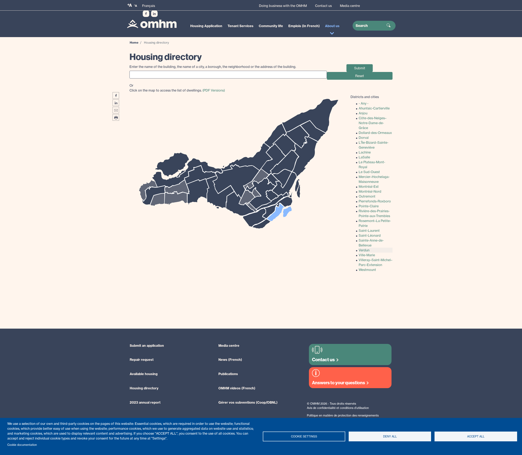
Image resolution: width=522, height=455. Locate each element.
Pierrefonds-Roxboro (375, 201)
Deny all (390, 436)
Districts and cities (365, 97)
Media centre (350, 6)
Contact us (323, 6)
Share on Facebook (116, 95)
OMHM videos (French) (236, 388)
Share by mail (116, 110)
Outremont (367, 196)
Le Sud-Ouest (369, 172)
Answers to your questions (338, 382)
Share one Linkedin (116, 102)
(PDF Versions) (213, 90)
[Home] (151, 24)
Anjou (363, 113)
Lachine (365, 152)
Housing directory (144, 388)
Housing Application (206, 26)
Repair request (142, 360)
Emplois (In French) (304, 26)
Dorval (364, 138)
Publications (228, 374)
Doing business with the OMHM (283, 6)
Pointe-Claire (369, 206)
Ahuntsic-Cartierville (374, 108)
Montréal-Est (369, 186)
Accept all (475, 436)
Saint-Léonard (370, 235)
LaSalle (364, 157)
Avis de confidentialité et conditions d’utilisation (338, 408)
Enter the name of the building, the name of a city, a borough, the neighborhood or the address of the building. (212, 67)
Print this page (116, 117)
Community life (271, 26)
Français (148, 6)
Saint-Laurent (369, 231)
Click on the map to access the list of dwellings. (177, 87)
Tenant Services (240, 26)
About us (332, 26)
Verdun (364, 250)
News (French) (230, 360)
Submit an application (147, 345)
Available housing (144, 374)
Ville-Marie (367, 255)
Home (134, 42)
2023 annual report (145, 402)
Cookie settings (304, 436)
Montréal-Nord (370, 191)
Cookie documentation (22, 444)
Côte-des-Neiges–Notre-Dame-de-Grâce (372, 123)
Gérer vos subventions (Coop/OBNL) (248, 402)
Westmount (367, 270)
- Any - (363, 103)
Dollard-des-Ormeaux (375, 133)
